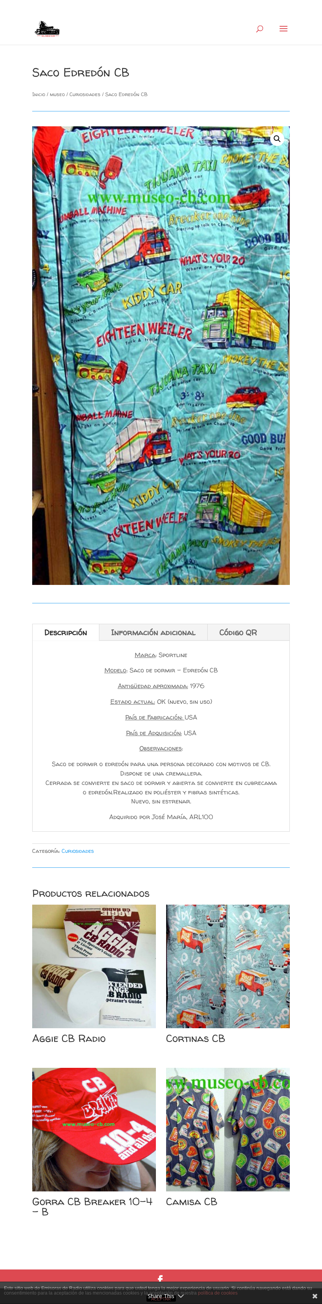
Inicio (38, 94)
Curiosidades (85, 94)
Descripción (65, 632)
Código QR (238, 632)
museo (57, 94)
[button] (277, 139)
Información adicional (153, 632)
